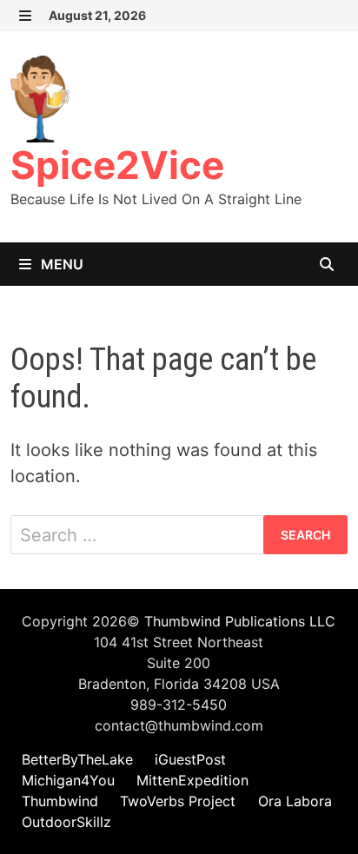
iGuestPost (190, 759)
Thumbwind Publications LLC (239, 621)
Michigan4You (68, 780)
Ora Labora (295, 801)
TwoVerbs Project (177, 801)
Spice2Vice (117, 165)
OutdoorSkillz (66, 822)
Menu (60, 264)
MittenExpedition (192, 780)
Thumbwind (60, 801)
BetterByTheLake (77, 759)
